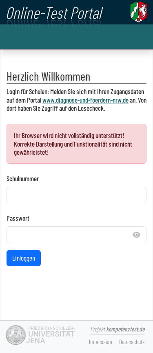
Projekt (117, 329)
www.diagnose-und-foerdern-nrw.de (85, 100)
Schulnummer (23, 178)
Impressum (100, 341)
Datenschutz (131, 341)
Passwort (18, 218)
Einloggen (23, 258)
